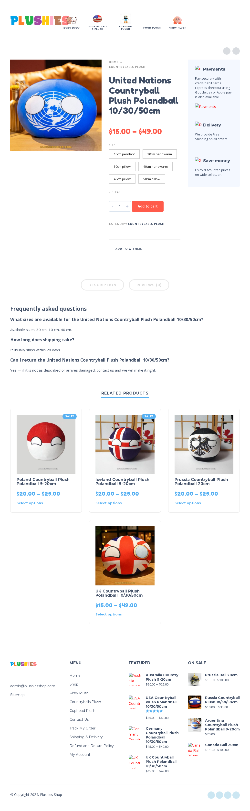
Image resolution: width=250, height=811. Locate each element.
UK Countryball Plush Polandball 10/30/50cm (119, 593)
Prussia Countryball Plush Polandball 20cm (201, 481)
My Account (80, 754)
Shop (74, 684)
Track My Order (82, 728)
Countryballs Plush (127, 67)
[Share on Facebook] (154, 248)
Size (112, 145)
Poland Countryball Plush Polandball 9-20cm (43, 481)
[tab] (102, 285)
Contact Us (79, 719)
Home (113, 62)
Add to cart (148, 206)
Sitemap (17, 695)
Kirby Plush (79, 693)
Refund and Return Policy (92, 746)
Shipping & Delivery (86, 737)
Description (102, 285)
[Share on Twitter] (162, 248)
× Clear (115, 192)
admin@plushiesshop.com (32, 686)
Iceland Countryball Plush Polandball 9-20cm (122, 481)
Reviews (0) (149, 285)
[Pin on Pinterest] (169, 248)
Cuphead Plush (82, 710)
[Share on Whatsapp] (176, 248)
